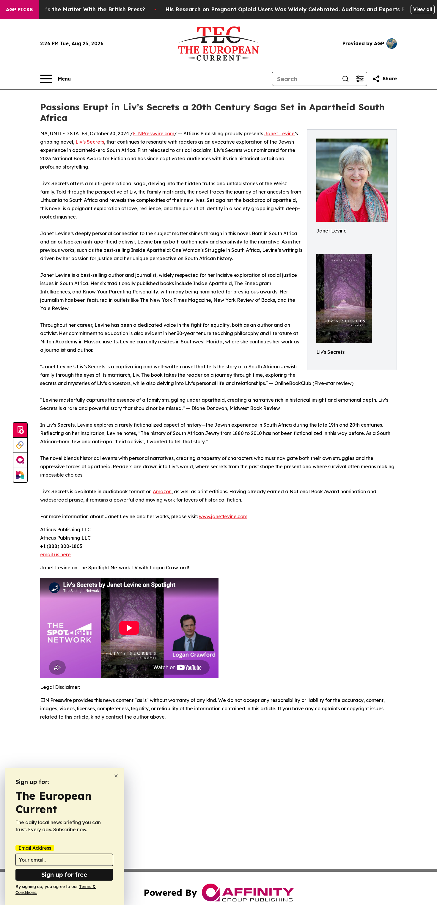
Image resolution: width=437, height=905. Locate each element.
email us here (55, 554)
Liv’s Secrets (90, 142)
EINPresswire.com (153, 133)
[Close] (116, 776)
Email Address (34, 848)
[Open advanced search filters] (360, 79)
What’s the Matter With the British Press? (88, 9)
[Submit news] (20, 430)
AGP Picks (19, 9)
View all (422, 9)
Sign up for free (64, 874)
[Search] (345, 79)
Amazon (162, 491)
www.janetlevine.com (223, 516)
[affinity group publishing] (20, 459)
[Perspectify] (20, 445)
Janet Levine (279, 133)
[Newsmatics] (20, 474)
